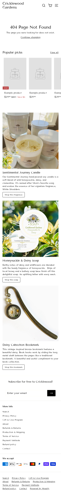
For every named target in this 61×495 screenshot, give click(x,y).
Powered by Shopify (39, 488)
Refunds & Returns (12, 428)
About (6, 424)
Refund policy (9, 444)
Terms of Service (11, 436)
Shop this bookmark (13, 367)
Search (6, 412)
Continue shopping (30, 37)
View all (54, 52)
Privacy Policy (9, 416)
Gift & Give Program (13, 420)
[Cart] (50, 5)
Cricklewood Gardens (13, 5)
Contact (6, 448)
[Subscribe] (51, 393)
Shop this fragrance (14, 195)
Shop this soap (11, 280)
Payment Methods (11, 440)
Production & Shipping (14, 432)
